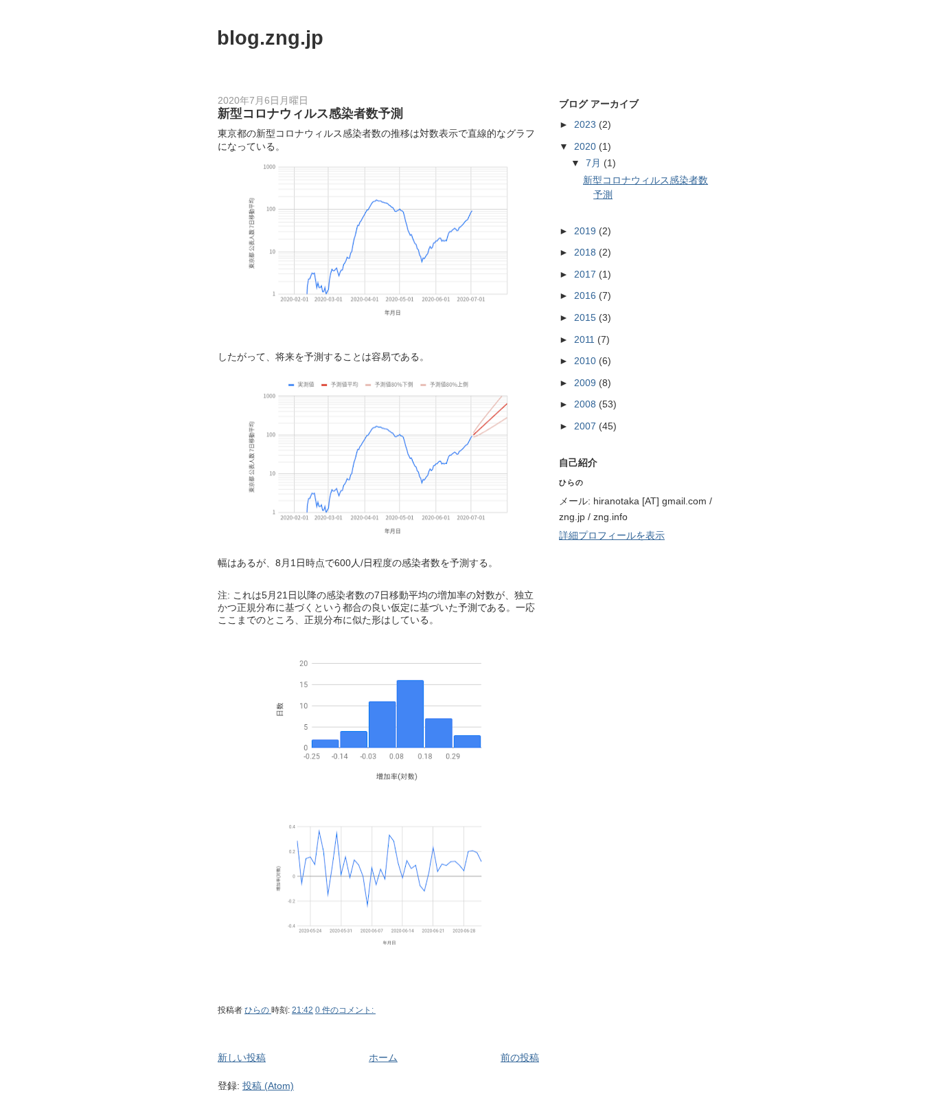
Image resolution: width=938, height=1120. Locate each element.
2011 (585, 339)
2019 (586, 230)
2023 (586, 124)
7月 (595, 162)
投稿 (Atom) (268, 1085)
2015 (586, 317)
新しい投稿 (242, 1057)
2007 (586, 426)
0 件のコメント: (345, 1010)
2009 (586, 382)
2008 (586, 404)
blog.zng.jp (270, 38)
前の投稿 (520, 1057)
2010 (586, 360)
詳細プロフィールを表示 (612, 535)
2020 (586, 146)
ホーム (383, 1057)
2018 (586, 252)
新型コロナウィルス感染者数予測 (310, 113)
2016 (586, 295)
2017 (586, 274)
